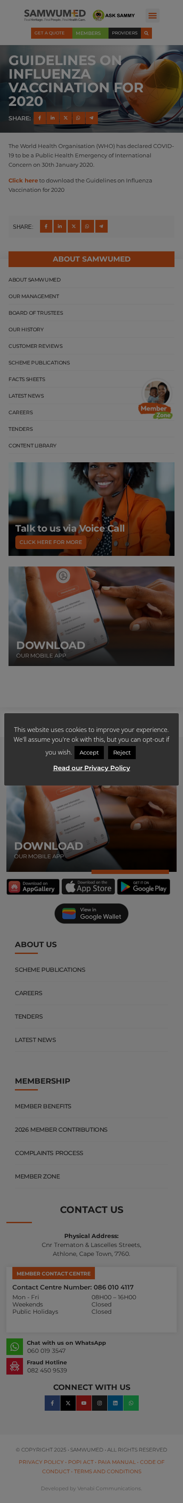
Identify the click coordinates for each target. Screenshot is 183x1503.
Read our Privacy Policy (91, 768)
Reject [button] (122, 752)
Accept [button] (89, 752)
